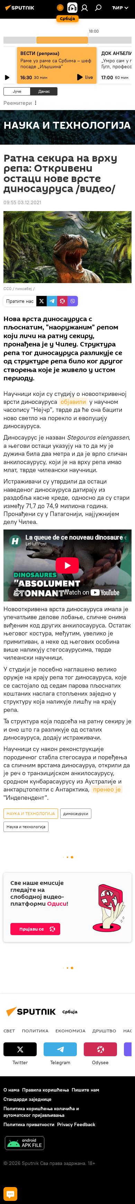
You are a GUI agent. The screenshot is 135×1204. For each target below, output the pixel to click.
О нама (11, 1090)
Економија (70, 1031)
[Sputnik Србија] (20, 10)
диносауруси (75, 813)
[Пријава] (84, 8)
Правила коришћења (45, 1090)
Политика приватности (28, 1124)
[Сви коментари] (10, 1194)
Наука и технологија (26, 826)
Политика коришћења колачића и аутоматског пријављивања (41, 1111)
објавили (73, 402)
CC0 (7, 288)
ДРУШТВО (104, 1031)
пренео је (107, 789)
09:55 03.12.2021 (22, 202)
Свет (9, 1031)
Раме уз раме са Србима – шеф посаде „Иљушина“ (55, 63)
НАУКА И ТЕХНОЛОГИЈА (31, 813)
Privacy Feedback (76, 1124)
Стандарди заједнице (27, 1099)
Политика (35, 1031)
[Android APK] (24, 1144)
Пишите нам (85, 1090)
